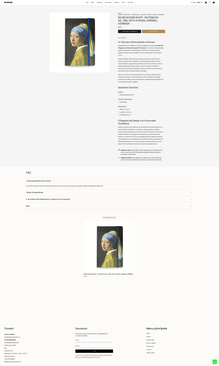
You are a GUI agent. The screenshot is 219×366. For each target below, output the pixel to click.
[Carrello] (214, 2)
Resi (28, 206)
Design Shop (150, 340)
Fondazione (150, 346)
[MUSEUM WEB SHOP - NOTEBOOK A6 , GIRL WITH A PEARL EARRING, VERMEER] (109, 247)
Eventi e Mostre (151, 343)
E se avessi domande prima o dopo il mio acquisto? (48, 199)
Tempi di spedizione (34, 192)
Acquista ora (153, 31)
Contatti (148, 349)
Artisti (148, 333)
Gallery (148, 336)
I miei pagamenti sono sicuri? (38, 181)
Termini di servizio (87, 357)
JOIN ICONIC (150, 353)
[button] (87, 2)
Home (119, 13)
